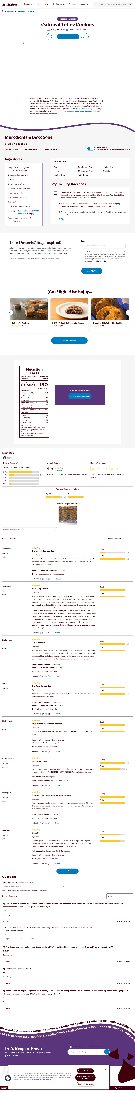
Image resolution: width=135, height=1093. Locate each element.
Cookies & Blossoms (67, 19)
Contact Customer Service (80, 396)
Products (72, 4)
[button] (91, 148)
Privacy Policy (102, 261)
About (83, 4)
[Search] (130, 4)
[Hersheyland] (3, 11)
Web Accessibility (111, 1088)
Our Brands (57, 4)
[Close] (105, 1070)
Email (84, 241)
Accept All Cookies (85, 1071)
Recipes (27, 4)
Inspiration (41, 4)
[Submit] (130, 4)
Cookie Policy (36, 1079)
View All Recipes (69, 340)
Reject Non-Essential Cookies (85, 1077)
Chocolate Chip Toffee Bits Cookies (80, 111)
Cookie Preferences (125, 1088)
